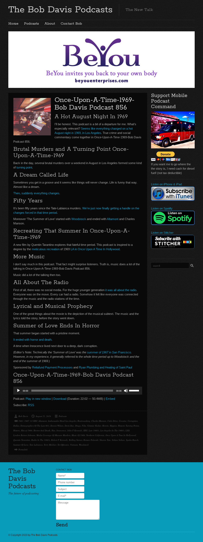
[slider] (134, 390)
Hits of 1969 (26, 430)
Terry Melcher (50, 444)
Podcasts (31, 23)
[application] (77, 391)
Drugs (78, 425)
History (16, 430)
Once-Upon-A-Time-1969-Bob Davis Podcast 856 (94, 104)
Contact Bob (71, 23)
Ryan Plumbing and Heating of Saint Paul (105, 367)
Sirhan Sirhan (118, 439)
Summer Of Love (20, 444)
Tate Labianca (36, 444)
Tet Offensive (63, 444)
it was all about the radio (120, 290)
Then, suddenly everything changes (36, 193)
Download (59, 398)
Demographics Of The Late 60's (34, 425)
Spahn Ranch (132, 439)
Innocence (61, 430)
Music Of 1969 (78, 435)
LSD (127, 430)
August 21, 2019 (43, 416)
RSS (31, 405)
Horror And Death (42, 430)
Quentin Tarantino (21, 439)
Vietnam (74, 444)
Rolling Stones (75, 439)
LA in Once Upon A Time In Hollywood (95, 249)
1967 (26, 420)
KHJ (85, 430)
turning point (24, 167)
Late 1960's (94, 430)
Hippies (113, 425)
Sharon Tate (105, 439)
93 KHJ (33, 420)
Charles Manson (98, 420)
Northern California (95, 435)
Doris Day (69, 425)
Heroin (105, 425)
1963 (20, 420)
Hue (53, 430)
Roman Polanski (90, 439)
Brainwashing (84, 420)
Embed (110, 398)
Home (13, 23)
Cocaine (122, 420)
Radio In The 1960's (40, 439)
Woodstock (78, 219)
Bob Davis (23, 416)
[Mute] (126, 391)
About (49, 23)
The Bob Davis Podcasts (60, 9)
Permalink (23, 449)
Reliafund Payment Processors (52, 367)
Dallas (16, 425)
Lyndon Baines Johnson (24, 435)
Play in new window (38, 398)
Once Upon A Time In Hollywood (120, 435)
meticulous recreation (45, 249)
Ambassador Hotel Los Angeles (62, 420)
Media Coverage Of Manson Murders (53, 435)
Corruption (133, 420)
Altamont (112, 219)
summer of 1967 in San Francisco (109, 352)
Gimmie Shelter (94, 425)
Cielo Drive (112, 420)
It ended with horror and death (32, 339)
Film (84, 425)
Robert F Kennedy (59, 439)
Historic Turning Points (128, 425)
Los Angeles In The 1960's (112, 430)
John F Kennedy (74, 430)
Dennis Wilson (56, 425)
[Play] (18, 391)
